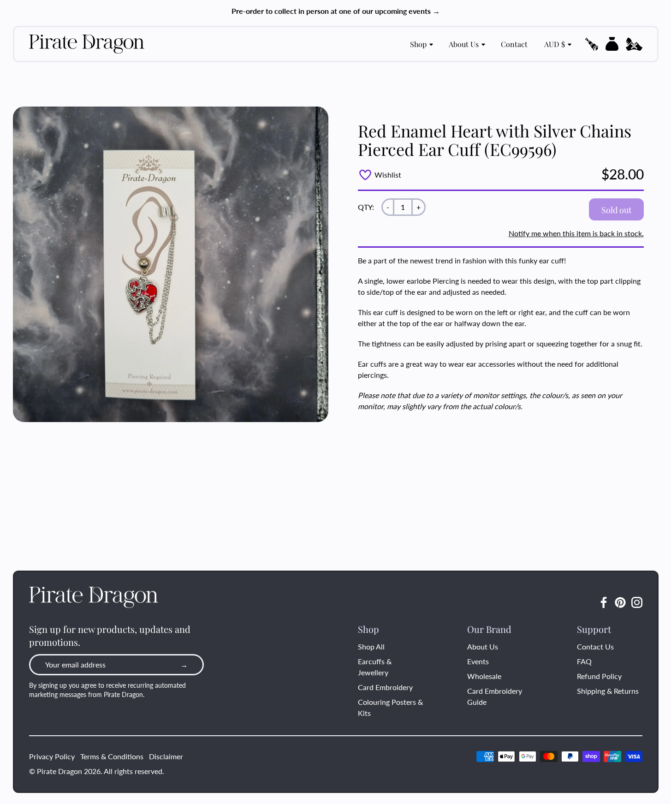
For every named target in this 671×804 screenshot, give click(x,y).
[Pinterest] (620, 602)
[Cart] (612, 44)
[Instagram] (636, 602)
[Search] (591, 44)
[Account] (634, 44)
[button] (591, 44)
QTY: (366, 206)
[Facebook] (603, 602)
